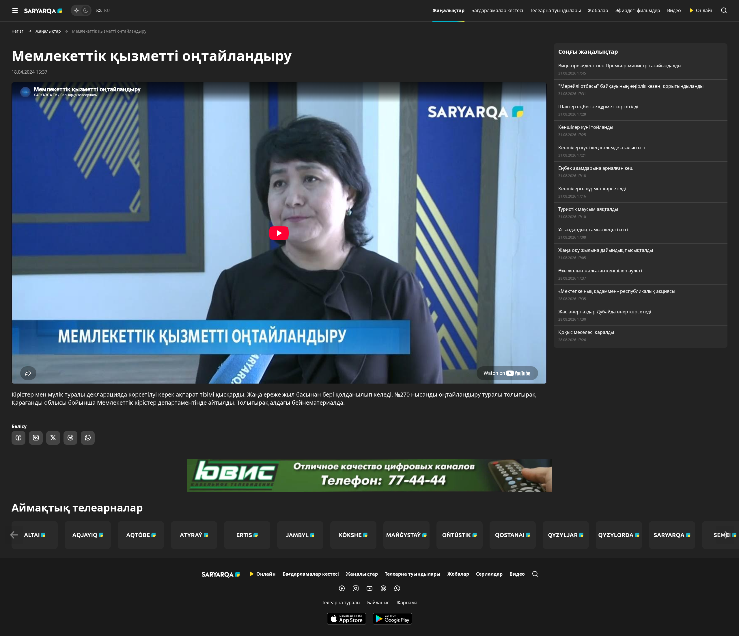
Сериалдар (489, 574)
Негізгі (18, 31)
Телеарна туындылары (555, 10)
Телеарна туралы (341, 602)
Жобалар (598, 10)
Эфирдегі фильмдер (637, 10)
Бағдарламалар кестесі (497, 10)
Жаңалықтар (448, 10)
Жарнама (406, 602)
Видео (674, 10)
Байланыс (378, 602)
